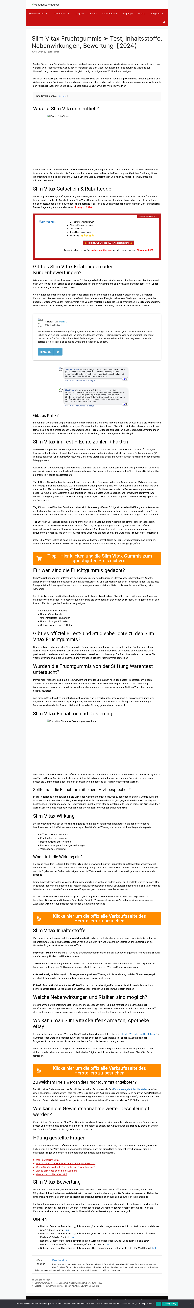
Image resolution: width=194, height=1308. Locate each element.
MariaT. (63, 321)
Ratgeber (155, 13)
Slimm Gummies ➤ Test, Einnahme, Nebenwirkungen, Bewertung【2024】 (70, 1283)
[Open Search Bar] (164, 22)
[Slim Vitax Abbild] (49, 234)
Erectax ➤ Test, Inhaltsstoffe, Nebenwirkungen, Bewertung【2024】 (67, 1286)
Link (66, 1230)
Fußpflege (128, 13)
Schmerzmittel (109, 13)
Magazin (80, 13)
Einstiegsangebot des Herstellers (131, 1089)
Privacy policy (170, 1303)
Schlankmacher (36, 13)
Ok (158, 1303)
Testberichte (60, 13)
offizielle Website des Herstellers (137, 1034)
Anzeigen (62, 96)
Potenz (141, 13)
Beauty (93, 13)
